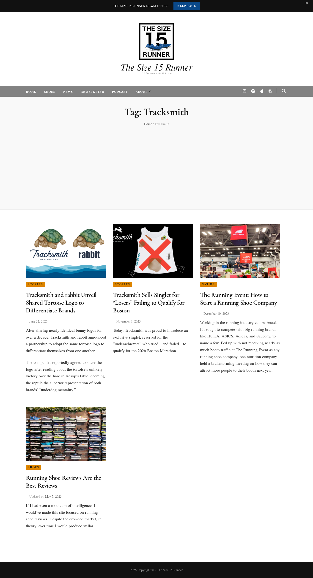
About (141, 91)
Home (31, 91)
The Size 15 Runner (156, 67)
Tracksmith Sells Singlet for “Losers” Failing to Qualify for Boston (148, 302)
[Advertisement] (156, 166)
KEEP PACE (186, 6)
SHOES (49, 91)
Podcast (120, 91)
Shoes (33, 467)
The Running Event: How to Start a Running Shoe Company (238, 298)
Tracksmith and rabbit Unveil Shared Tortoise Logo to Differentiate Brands (61, 302)
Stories (35, 284)
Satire (208, 284)
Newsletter (92, 91)
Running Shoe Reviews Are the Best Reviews (63, 481)
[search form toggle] (284, 91)
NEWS (68, 91)
